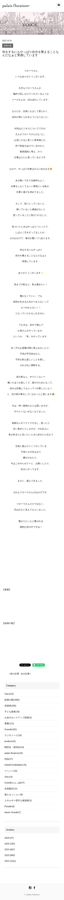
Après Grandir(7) (12, 812)
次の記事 (25, 673)
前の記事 (14, 673)
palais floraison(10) (13, 753)
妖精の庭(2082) (12, 699)
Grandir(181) (10, 729)
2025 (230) (9, 843)
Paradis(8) (9, 806)
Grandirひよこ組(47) (14, 782)
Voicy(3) (8, 776)
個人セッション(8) (13, 794)
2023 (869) (9, 855)
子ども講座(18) (11, 711)
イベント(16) (10, 771)
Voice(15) (9, 694)
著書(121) (9, 723)
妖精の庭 (7, 46)
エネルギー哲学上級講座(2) (18, 800)
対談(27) (8, 759)
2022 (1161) (10, 861)
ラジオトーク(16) (13, 735)
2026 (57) (9, 838)
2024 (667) (9, 849)
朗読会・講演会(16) (14, 747)
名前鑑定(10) (10, 788)
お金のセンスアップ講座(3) (18, 717)
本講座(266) (10, 705)
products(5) (10, 741)
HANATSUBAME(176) (15, 765)
